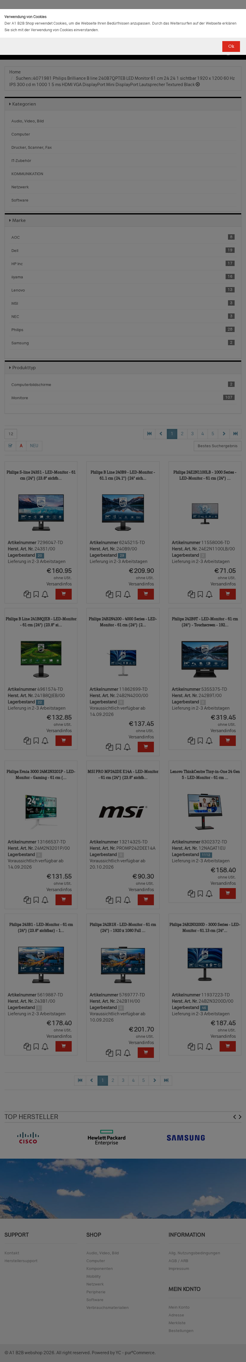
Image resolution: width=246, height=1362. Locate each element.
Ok (231, 46)
